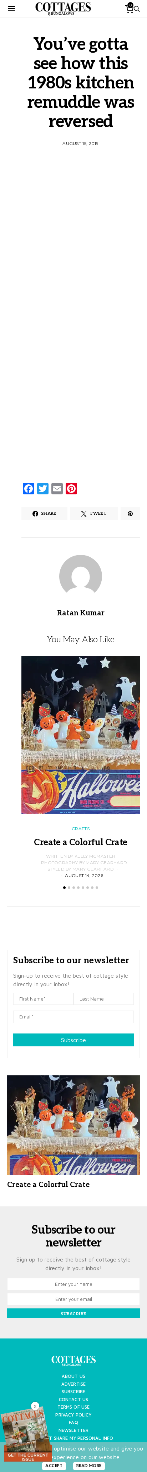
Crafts (81, 828)
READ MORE (89, 1465)
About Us (73, 1376)
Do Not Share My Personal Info (73, 1438)
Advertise (73, 1384)
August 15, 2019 (80, 143)
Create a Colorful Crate (80, 842)
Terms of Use (73, 1407)
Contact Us (73, 1399)
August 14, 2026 (84, 875)
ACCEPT (54, 1465)
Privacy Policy (73, 1415)
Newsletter (74, 1430)
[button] (64, 887)
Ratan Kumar (81, 613)
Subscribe (73, 1040)
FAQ (73, 1422)
